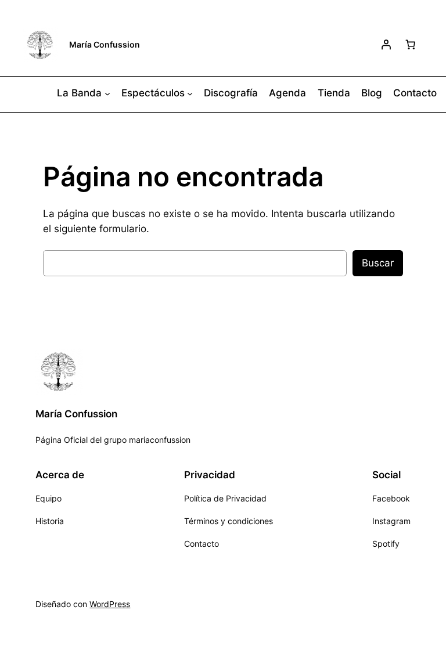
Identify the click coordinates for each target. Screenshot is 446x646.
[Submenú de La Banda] (107, 93)
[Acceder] (386, 45)
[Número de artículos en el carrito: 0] (410, 45)
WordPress (109, 604)
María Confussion (104, 44)
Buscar (378, 263)
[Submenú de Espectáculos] (190, 93)
